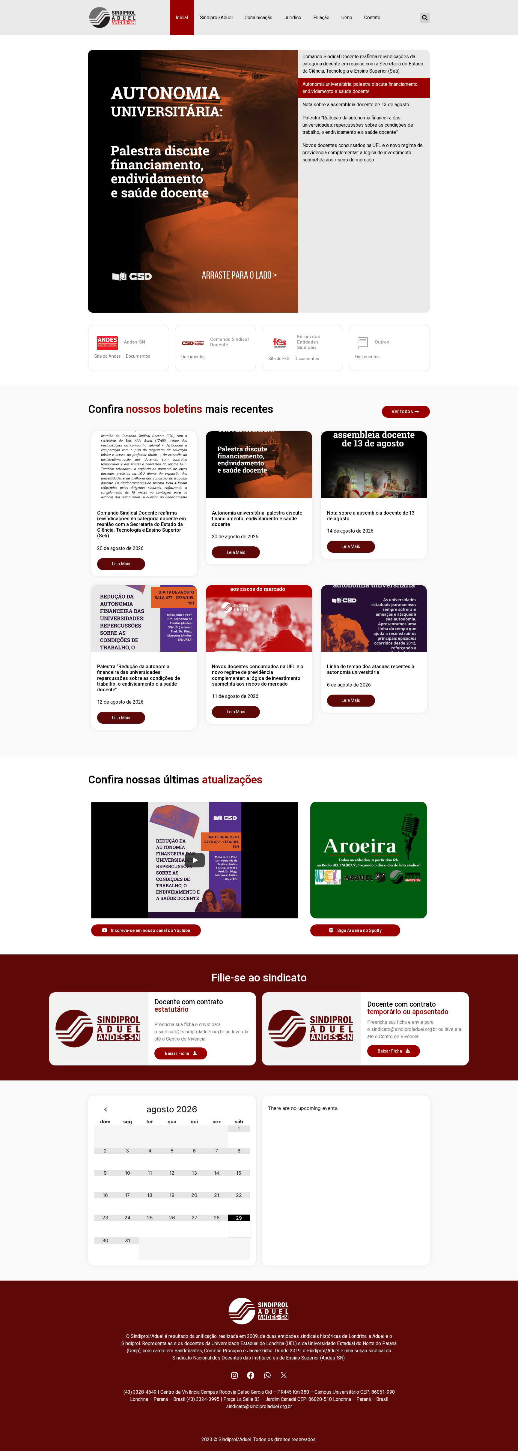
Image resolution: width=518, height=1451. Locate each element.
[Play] (195, 860)
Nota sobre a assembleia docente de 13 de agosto (355, 104)
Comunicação (258, 17)
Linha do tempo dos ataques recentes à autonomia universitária (370, 669)
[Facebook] (250, 1375)
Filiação (321, 17)
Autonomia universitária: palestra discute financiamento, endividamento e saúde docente (360, 87)
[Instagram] (234, 1375)
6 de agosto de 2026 (349, 685)
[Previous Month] (105, 1109)
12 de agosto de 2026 (120, 702)
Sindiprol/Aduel (216, 17)
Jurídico (292, 17)
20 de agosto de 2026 (120, 548)
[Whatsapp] (267, 1375)
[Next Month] (239, 1109)
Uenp (346, 17)
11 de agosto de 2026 (235, 696)
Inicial (182, 17)
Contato (372, 17)
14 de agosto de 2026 (350, 531)
